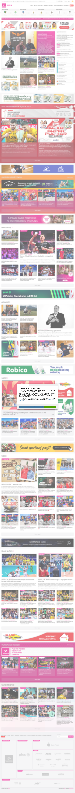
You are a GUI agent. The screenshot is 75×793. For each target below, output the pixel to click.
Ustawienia (34, 406)
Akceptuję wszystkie (48, 406)
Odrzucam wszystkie (23, 406)
